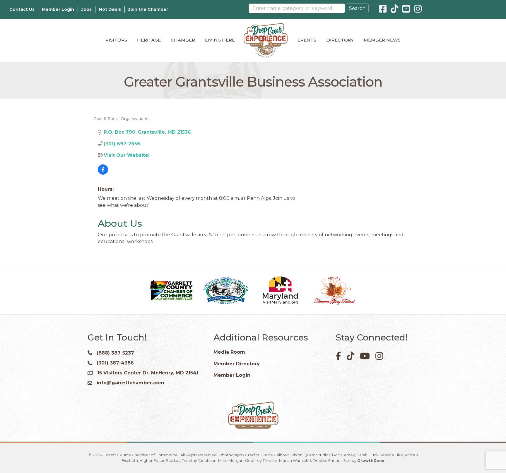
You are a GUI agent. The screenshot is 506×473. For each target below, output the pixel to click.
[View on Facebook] (103, 173)
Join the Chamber (148, 9)
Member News (382, 40)
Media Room (229, 352)
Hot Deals (110, 9)
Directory (340, 40)
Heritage (149, 40)
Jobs (86, 9)
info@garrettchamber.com (130, 383)
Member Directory (236, 364)
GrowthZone (370, 460)
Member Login (58, 9)
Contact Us (22, 9)
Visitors (116, 40)
